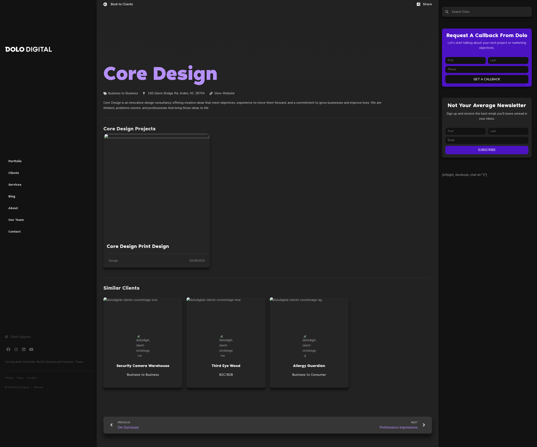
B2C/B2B (226, 375)
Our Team (16, 220)
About (13, 208)
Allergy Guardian (309, 365)
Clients (13, 173)
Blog (11, 196)
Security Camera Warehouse (142, 365)
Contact (14, 231)
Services (14, 185)
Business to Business (143, 375)
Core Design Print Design (138, 246)
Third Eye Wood (226, 365)
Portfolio (15, 161)
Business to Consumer (309, 375)
